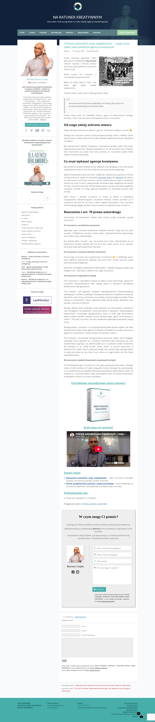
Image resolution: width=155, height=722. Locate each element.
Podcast (69, 32)
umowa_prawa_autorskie (94, 503)
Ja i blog (24, 218)
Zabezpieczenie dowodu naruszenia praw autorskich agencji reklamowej (102, 685)
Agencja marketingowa (30, 212)
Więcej (43, 119)
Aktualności (25, 215)
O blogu (43, 32)
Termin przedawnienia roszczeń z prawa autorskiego (90, 483)
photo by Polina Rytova (130, 712)
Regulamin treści (132, 705)
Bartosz (24, 256)
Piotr (23, 267)
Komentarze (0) (92, 51)
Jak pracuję (56, 32)
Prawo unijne (26, 234)
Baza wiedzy (83, 32)
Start (22, 32)
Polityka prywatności (131, 703)
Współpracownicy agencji (31, 244)
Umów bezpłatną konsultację (37, 125)
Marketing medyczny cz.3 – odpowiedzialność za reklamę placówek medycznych (36, 274)
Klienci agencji (26, 221)
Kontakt (97, 32)
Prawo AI (24, 225)
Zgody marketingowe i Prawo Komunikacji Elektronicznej (34, 268)
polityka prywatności (108, 601)
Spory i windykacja (28, 237)
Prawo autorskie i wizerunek (32, 228)
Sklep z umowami (127, 32)
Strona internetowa (88, 635)
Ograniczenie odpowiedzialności (127, 708)
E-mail (84, 631)
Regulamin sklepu (132, 710)
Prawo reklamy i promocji (31, 231)
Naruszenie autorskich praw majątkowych (86, 478)
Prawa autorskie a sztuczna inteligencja (35, 257)
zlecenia (119, 177)
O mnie (32, 32)
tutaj (80, 205)
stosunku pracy (105, 177)
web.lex (135, 716)
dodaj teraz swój (80, 617)
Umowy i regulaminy (29, 240)
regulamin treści (94, 670)
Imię (83, 626)
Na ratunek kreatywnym (77, 17)
